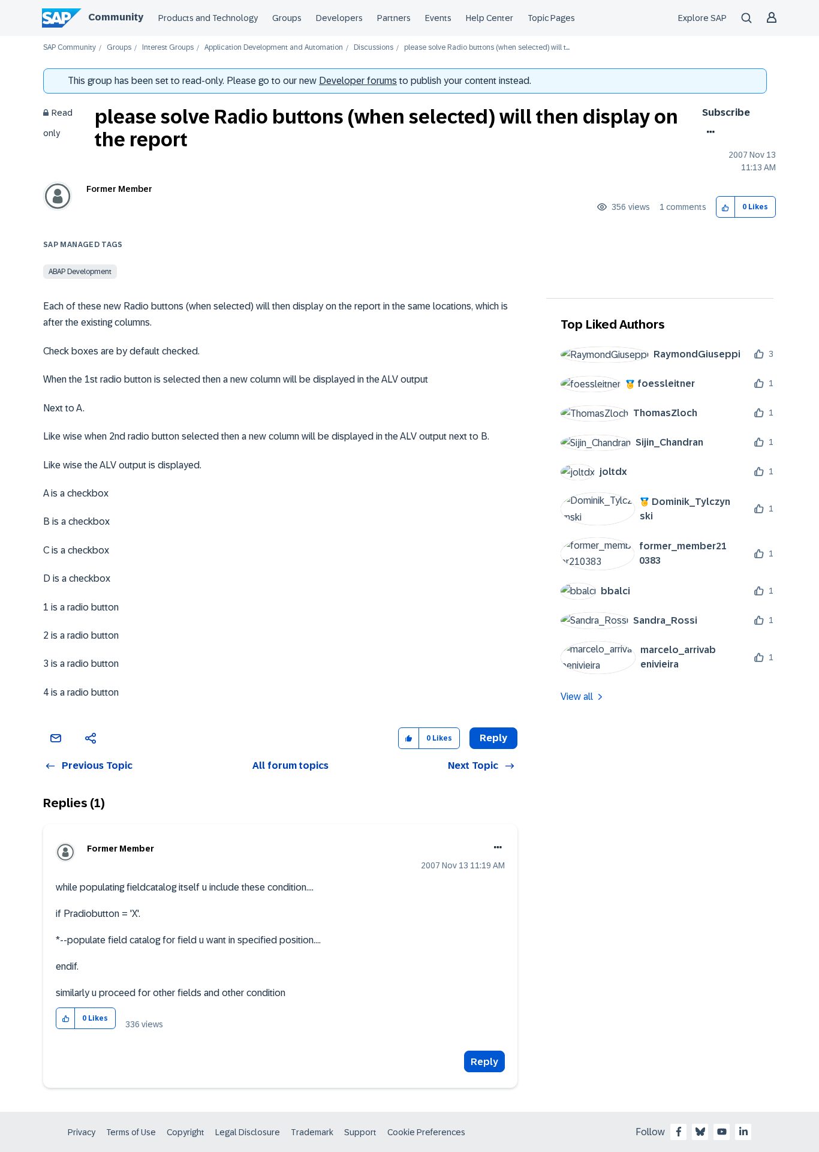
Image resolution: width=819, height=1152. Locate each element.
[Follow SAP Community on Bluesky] (700, 1131)
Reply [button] (493, 738)
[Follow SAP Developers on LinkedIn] (743, 1131)
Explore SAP (702, 18)
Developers (339, 18)
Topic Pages (551, 18)
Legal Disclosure (247, 1132)
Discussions (373, 48)
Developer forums (358, 81)
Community (115, 17)
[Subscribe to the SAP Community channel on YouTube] (722, 1131)
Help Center (489, 18)
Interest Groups (168, 48)
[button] (725, 207)
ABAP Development (80, 271)
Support (360, 1132)
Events (438, 18)
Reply (484, 1062)
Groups (287, 18)
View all (577, 696)
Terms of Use (131, 1132)
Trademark (312, 1132)
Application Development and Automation (273, 48)
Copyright (185, 1132)
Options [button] (708, 132)
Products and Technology (208, 18)
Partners (394, 18)
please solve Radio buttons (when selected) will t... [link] (487, 48)
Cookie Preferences (426, 1132)
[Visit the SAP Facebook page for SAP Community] (678, 1131)
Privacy (81, 1132)
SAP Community (69, 48)
